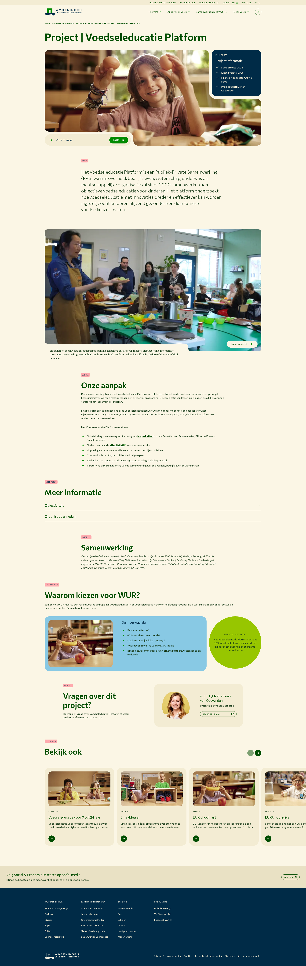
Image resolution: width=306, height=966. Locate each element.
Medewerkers (125, 936)
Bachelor (49, 914)
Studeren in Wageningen (57, 908)
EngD (47, 925)
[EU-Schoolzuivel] (268, 838)
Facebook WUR (162, 919)
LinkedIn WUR (161, 908)
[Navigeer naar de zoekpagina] (258, 12)
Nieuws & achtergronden (93, 931)
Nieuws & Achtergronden (162, 3)
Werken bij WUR (188, 3)
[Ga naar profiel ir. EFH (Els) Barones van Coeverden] (176, 705)
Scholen (122, 919)
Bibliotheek (229, 3)
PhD (47, 931)
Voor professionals (54, 936)
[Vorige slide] (250, 753)
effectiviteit (117, 445)
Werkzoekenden (126, 908)
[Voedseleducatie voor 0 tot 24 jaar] (51, 838)
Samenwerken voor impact (94, 936)
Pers (120, 914)
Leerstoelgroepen (90, 914)
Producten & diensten (92, 925)
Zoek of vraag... (65, 139)
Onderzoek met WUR (92, 908)
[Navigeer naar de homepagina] (63, 11)
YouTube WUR (161, 914)
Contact (246, 3)
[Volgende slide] (258, 753)
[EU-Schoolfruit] (196, 838)
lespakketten (145, 436)
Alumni (121, 925)
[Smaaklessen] (124, 838)
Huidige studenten (209, 3)
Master (48, 919)
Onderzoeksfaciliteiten (93, 919)
